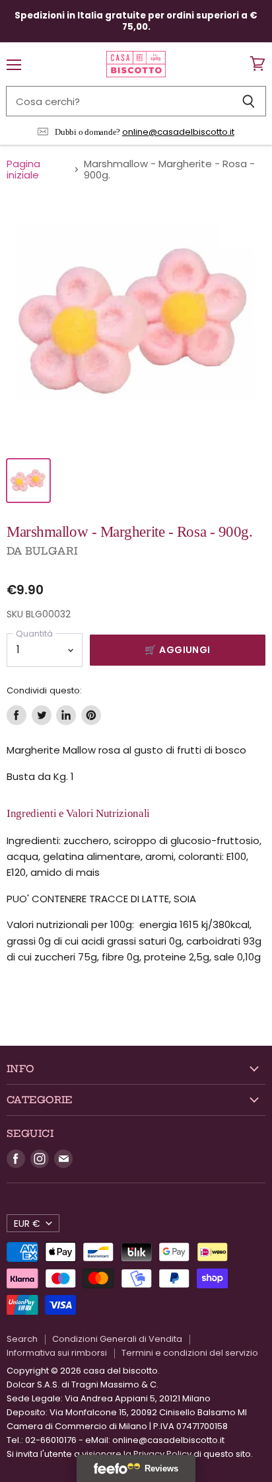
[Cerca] (248, 101)
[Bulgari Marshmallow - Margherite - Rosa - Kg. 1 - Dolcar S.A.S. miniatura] (28, 480)
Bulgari (51, 551)
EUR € (27, 1223)
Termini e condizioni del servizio (189, 1352)
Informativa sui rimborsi (57, 1352)
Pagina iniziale (23, 169)
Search (22, 1339)
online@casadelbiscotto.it (178, 132)
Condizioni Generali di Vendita (117, 1339)
